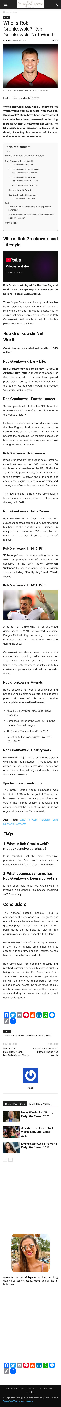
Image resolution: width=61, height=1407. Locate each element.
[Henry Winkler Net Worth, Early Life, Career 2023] (11, 1116)
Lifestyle (31, 1388)
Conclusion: (11, 223)
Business (48, 1388)
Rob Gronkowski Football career (23, 169)
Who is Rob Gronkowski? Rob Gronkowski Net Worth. (27, 1035)
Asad (8, 40)
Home (6, 12)
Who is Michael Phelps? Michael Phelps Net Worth (45, 1052)
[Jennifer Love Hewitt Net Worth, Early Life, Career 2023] (11, 1132)
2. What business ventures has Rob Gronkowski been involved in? (31, 216)
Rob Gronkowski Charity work (22, 195)
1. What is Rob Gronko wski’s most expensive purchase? (29, 208)
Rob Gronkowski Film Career (22, 177)
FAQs (7, 203)
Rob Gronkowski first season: (24, 172)
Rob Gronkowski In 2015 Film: (25, 181)
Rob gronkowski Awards (20, 190)
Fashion (30, 1392)
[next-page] (10, 1160)
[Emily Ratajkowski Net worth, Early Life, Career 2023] (11, 1147)
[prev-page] (5, 1160)
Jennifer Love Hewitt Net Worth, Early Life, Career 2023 (37, 1131)
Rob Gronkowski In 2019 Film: (25, 185)
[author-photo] (30, 1083)
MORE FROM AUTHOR (40, 1104)
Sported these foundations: (23, 198)
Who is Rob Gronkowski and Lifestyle (24, 155)
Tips (39, 1388)
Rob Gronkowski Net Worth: (19, 161)
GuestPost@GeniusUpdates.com (18, 1401)
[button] (5, 4)
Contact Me (11, 1388)
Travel (22, 1388)
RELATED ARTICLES (15, 1104)
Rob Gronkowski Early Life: (21, 164)
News (14, 12)
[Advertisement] (30, 1197)
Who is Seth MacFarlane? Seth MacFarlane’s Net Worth (16, 1052)
